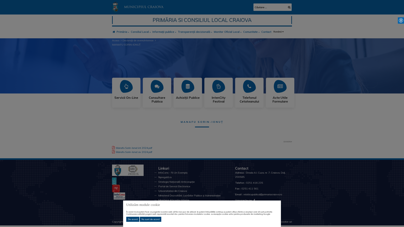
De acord (133, 219)
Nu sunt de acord (151, 219)
